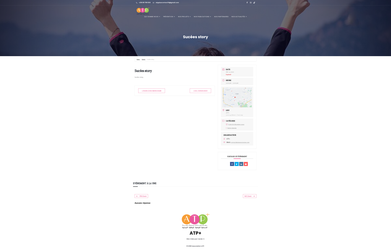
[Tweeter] (237, 164)
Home (138, 59)
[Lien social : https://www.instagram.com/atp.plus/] (250, 2)
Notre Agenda (231, 128)
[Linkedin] (241, 164)
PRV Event (143, 196)
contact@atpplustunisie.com (240, 142)
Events (143, 59)
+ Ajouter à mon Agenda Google (151, 91)
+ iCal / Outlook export (200, 91)
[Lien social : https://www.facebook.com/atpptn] (246, 2)
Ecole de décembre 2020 (236, 124)
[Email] (246, 164)
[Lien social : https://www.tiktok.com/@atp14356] (253, 2)
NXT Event (247, 196)
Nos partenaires (221, 17)
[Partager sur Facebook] (232, 164)
